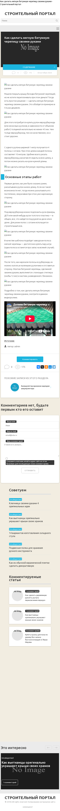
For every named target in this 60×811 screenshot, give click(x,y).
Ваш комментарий (15, 441)
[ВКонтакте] (38, 367)
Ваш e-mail (11, 431)
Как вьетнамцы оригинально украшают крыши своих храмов (35, 617)
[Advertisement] (30, 693)
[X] (42, 367)
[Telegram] (54, 367)
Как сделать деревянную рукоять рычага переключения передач (36, 597)
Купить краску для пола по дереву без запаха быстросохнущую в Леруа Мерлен (36, 638)
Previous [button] (48, 748)
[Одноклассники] (46, 367)
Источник (9, 341)
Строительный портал (30, 14)
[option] (30, 388)
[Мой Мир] (50, 367)
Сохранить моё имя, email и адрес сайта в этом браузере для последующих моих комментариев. (27, 462)
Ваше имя (11, 422)
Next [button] (56, 748)
